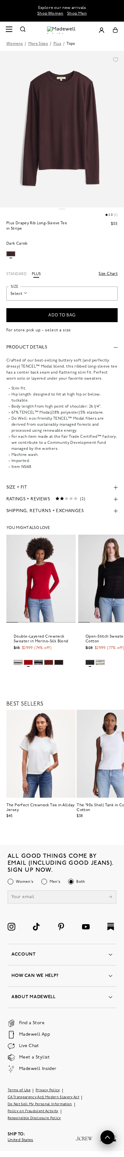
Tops (70, 44)
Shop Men (77, 13)
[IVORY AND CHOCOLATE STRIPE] (100, 662)
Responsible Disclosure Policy (34, 1118)
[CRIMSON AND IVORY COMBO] (28, 662)
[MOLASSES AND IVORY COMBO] (58, 662)
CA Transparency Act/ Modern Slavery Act (43, 1097)
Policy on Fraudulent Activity (33, 1111)
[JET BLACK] (90, 662)
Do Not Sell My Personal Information (40, 1104)
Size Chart (108, 274)
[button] (115, 59)
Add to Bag (62, 315)
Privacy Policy (48, 1090)
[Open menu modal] (9, 30)
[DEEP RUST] (48, 662)
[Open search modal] (23, 30)
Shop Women (50, 13)
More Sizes (38, 44)
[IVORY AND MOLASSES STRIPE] (18, 662)
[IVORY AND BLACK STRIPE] (38, 662)
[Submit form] (110, 897)
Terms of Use (19, 1090)
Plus (57, 44)
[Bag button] (115, 30)
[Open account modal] (101, 30)
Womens (14, 44)
